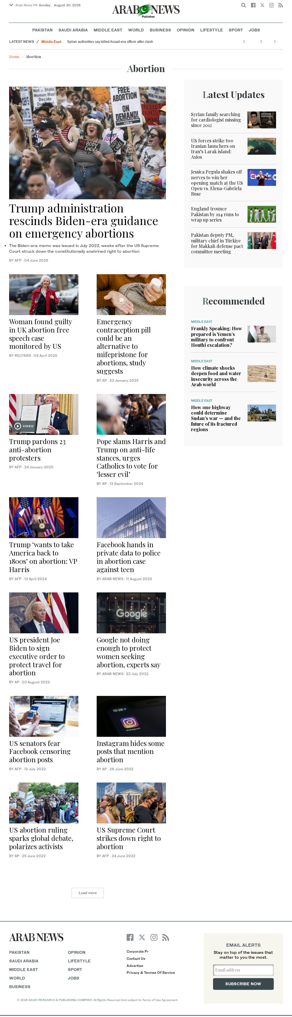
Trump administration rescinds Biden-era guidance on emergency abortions (83, 220)
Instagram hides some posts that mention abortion (131, 751)
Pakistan (42, 29)
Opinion (185, 29)
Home (14, 56)
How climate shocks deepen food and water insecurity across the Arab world (216, 376)
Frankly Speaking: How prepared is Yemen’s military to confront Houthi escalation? (216, 336)
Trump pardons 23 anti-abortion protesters (37, 449)
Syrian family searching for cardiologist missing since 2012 (216, 119)
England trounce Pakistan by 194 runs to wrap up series (215, 214)
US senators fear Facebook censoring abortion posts (40, 751)
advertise (135, 966)
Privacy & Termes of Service (151, 972)
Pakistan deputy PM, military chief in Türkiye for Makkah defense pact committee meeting (217, 243)
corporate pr (138, 951)
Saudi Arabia (73, 29)
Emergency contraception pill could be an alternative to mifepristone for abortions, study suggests (124, 346)
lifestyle (79, 960)
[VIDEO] (43, 414)
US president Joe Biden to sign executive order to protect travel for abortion (37, 656)
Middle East (108, 29)
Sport (236, 29)
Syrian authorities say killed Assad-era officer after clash (110, 42)
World (136, 29)
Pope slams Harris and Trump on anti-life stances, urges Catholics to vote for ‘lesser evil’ (131, 458)
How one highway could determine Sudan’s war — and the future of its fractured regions (216, 418)
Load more (88, 893)
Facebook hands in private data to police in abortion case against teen (129, 557)
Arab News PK (26, 5)
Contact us (136, 958)
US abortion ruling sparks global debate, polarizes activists (41, 838)
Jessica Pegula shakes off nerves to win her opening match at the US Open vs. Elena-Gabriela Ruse (217, 183)
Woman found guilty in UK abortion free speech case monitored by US (40, 334)
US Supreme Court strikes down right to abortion (129, 838)
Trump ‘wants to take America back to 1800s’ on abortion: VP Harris (43, 557)
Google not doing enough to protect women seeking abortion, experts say (129, 652)
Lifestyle (211, 29)
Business (160, 29)
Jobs (254, 29)
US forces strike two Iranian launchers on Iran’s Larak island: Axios (213, 149)
